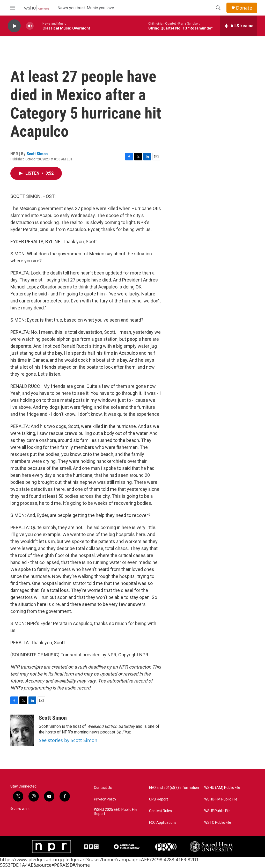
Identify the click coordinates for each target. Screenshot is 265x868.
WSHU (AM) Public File (222, 788)
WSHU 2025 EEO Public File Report (115, 812)
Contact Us (103, 788)
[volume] (29, 26)
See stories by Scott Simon (68, 740)
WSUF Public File (217, 811)
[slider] (38, 25)
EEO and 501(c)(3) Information (174, 788)
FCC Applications (162, 823)
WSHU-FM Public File (220, 799)
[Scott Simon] (22, 730)
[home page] (36, 8)
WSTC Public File (217, 823)
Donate (244, 8)
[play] (14, 26)
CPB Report (158, 799)
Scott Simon (37, 153)
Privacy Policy (105, 799)
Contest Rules (160, 811)
